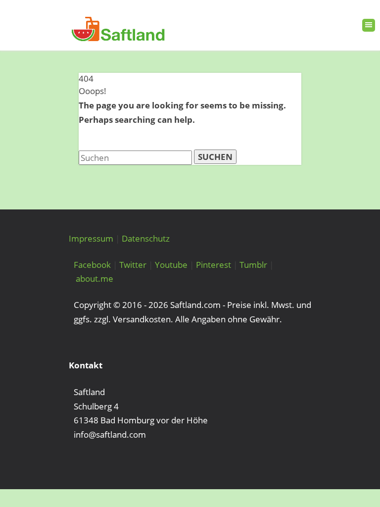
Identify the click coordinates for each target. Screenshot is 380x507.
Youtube (171, 264)
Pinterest (213, 264)
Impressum (91, 238)
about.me (94, 278)
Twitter (132, 264)
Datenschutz (146, 238)
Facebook (92, 264)
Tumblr (253, 264)
